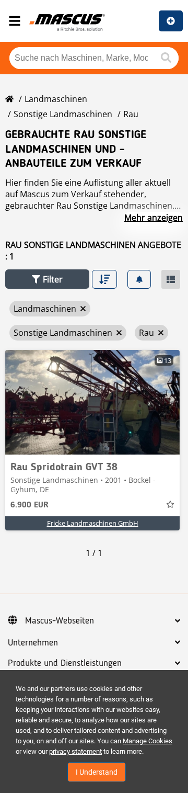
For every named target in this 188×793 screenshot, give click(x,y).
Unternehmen (33, 643)
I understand (97, 772)
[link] (92, 402)
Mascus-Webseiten (59, 621)
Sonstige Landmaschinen (63, 114)
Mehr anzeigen (153, 217)
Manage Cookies (147, 741)
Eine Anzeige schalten (171, 20)
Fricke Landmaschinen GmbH (92, 523)
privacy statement (75, 751)
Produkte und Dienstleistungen (65, 663)
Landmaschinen (56, 99)
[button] (47, 279)
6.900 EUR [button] (29, 505)
